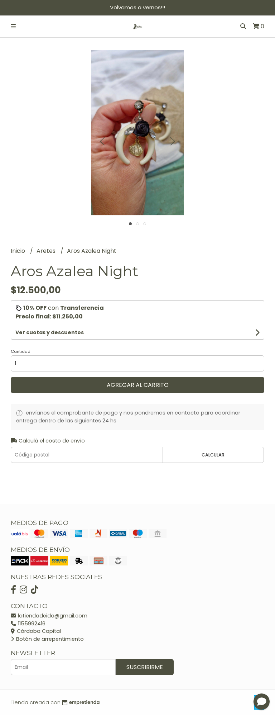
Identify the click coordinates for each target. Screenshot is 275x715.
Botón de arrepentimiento (49, 639)
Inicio (18, 251)
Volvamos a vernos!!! (137, 7)
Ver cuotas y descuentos (49, 332)
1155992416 (30, 623)
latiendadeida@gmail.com (51, 615)
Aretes (47, 251)
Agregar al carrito (138, 385)
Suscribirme (144, 667)
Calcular (213, 455)
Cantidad (20, 351)
